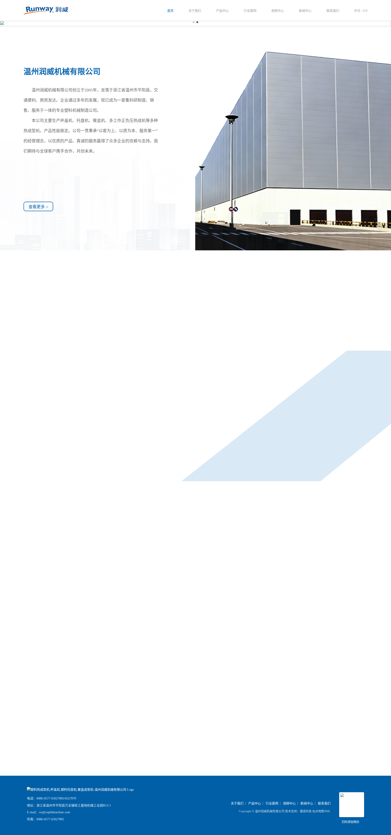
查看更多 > (38, 207)
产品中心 (222, 10)
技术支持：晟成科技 (298, 811)
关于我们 (194, 10)
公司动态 (377, 502)
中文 (357, 10)
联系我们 (333, 10)
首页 (170, 10)
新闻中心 (305, 10)
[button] (194, 22)
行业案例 (250, 10)
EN (365, 10)
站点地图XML (321, 811)
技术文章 (346, 502)
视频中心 (277, 10)
